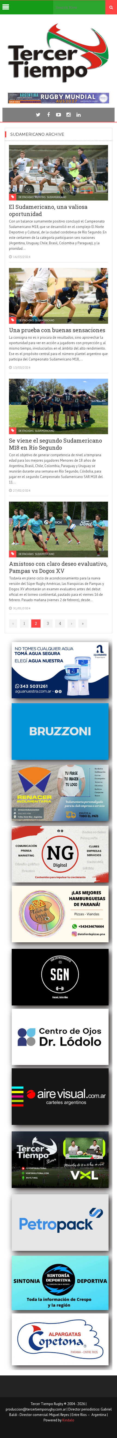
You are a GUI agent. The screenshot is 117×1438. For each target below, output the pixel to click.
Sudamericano (56, 197)
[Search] (111, 7)
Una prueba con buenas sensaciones (57, 330)
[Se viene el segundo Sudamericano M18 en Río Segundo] (58, 406)
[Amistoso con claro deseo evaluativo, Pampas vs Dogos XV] (58, 529)
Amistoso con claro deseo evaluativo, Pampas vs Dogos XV (58, 567)
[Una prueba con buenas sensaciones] (58, 296)
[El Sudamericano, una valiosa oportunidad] (58, 173)
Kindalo (68, 1420)
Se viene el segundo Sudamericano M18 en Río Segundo (55, 444)
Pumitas (40, 197)
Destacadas (26, 197)
